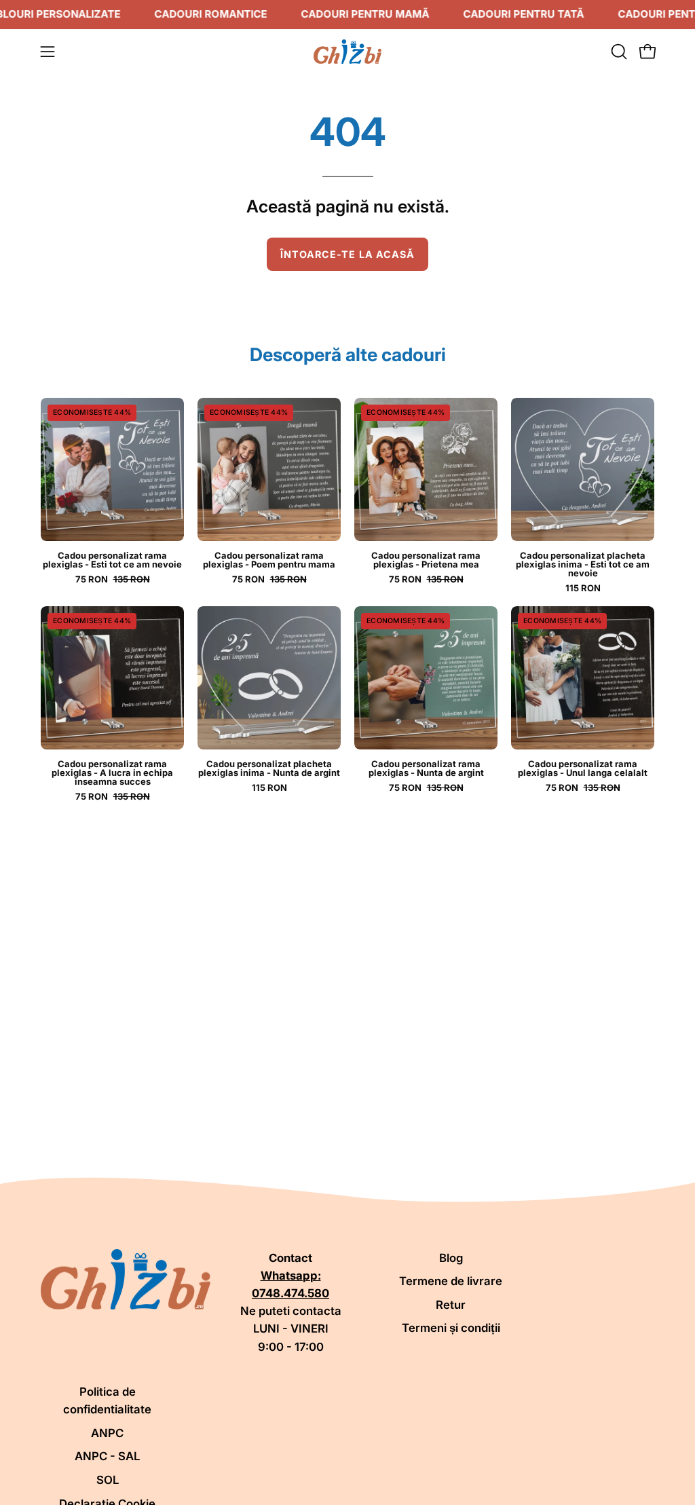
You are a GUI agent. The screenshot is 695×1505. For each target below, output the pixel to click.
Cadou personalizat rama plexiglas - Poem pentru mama (269, 560)
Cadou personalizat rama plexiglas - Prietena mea (426, 560)
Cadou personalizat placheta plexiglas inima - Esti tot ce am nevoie (583, 564)
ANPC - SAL (107, 1456)
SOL (107, 1480)
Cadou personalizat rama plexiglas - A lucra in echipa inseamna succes (112, 773)
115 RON (583, 588)
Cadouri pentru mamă (365, 13)
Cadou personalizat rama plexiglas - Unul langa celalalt (582, 768)
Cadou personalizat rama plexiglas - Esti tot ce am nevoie (112, 560)
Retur (451, 1305)
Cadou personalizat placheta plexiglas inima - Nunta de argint (269, 768)
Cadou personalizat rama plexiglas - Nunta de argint (426, 768)
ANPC (107, 1433)
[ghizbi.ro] (347, 51)
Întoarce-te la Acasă (347, 254)
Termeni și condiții (451, 1328)
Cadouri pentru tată (523, 13)
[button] (617, 51)
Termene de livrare (450, 1281)
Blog (451, 1258)
